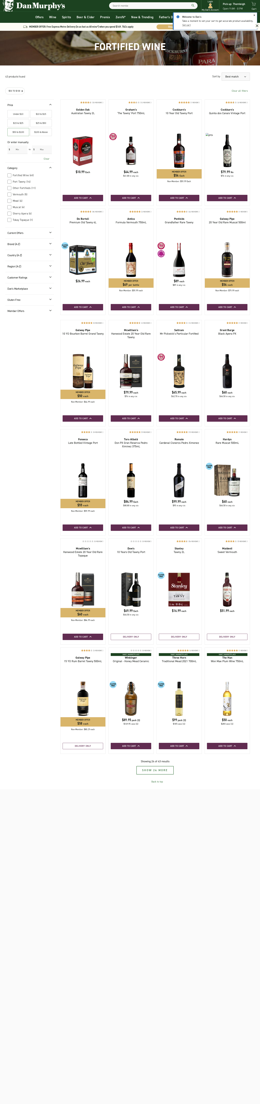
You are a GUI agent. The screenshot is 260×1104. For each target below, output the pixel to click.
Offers (39, 17)
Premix (105, 17)
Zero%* (121, 17)
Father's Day (167, 17)
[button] (210, 6)
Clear (47, 158)
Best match (232, 76)
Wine (52, 17)
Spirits (66, 17)
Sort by (216, 76)
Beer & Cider (85, 17)
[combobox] (153, 5)
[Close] (254, 15)
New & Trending (142, 17)
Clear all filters (240, 91)
